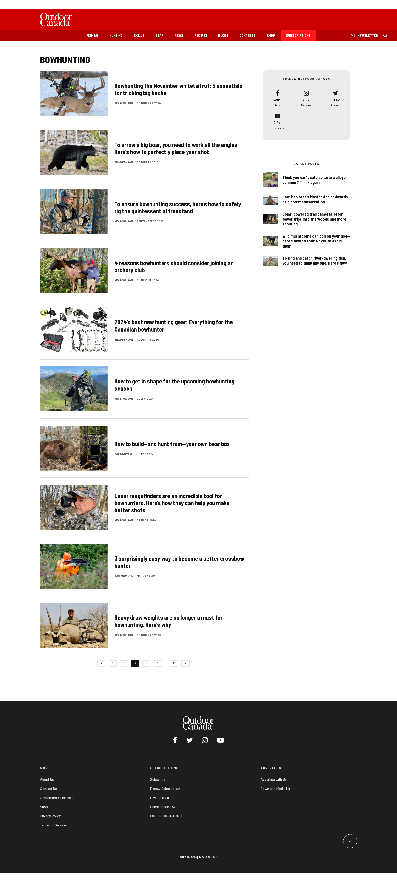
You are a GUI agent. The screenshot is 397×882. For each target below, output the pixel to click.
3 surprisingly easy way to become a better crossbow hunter (179, 562)
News (179, 35)
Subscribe (157, 780)
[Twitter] (189, 740)
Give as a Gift (160, 798)
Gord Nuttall (124, 454)
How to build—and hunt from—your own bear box (172, 443)
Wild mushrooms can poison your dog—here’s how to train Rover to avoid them (316, 241)
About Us (47, 780)
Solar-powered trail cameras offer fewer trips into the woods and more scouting (314, 219)
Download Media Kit (275, 789)
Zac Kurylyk (123, 575)
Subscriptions (298, 35)
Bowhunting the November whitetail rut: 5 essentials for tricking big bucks (178, 89)
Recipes (200, 35)
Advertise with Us (274, 780)
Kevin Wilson (123, 102)
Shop (271, 35)
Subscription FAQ (163, 807)
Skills (139, 35)
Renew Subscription (165, 789)
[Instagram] (205, 740)
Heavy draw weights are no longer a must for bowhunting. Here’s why (168, 621)
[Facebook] (175, 740)
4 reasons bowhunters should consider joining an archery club (174, 266)
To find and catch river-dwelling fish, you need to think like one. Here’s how (314, 261)
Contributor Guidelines (57, 798)
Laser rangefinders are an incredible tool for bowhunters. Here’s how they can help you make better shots (172, 502)
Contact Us (48, 789)
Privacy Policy (50, 816)
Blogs (223, 35)
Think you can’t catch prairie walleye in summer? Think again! (315, 180)
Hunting (116, 35)
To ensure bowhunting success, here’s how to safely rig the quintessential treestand (177, 207)
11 (174, 663)
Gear (160, 35)
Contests (247, 35)
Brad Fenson (123, 162)
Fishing (92, 35)
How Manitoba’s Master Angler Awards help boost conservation (315, 199)
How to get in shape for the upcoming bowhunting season (174, 385)
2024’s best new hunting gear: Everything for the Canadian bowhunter (173, 325)
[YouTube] (221, 740)
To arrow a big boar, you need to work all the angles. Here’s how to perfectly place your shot (176, 148)
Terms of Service (53, 825)
